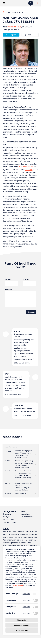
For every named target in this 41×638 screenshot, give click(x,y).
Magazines (25, 514)
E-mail (26, 280)
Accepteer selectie (21, 625)
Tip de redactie (27, 517)
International (8, 519)
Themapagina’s (9, 522)
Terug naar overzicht (14, 12)
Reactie (8, 289)
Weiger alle (21, 620)
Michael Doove (14, 27)
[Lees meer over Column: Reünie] (20, 493)
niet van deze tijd (26, 167)
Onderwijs (7, 514)
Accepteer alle (22, 630)
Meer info (26, 594)
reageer (12, 35)
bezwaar (28, 169)
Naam (8, 280)
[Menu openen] (4, 3)
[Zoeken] (30, 3)
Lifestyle (6, 517)
